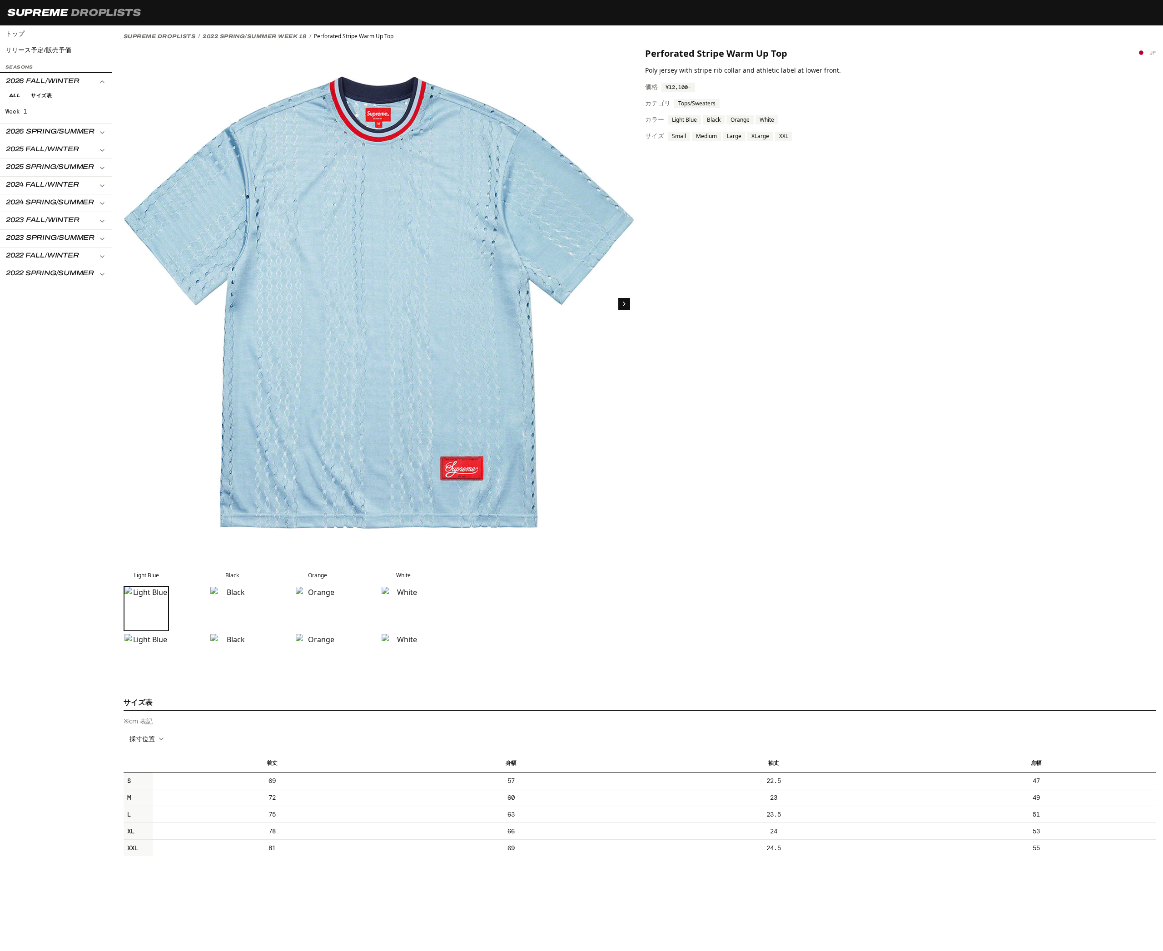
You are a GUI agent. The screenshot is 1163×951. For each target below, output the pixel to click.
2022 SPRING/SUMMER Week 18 (254, 36)
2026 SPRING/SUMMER (50, 131)
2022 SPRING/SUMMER (50, 273)
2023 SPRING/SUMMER (50, 238)
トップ (15, 33)
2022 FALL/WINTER (42, 255)
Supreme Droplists (159, 36)
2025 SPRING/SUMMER (50, 167)
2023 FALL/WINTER (42, 220)
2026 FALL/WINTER (42, 80)
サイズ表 (41, 96)
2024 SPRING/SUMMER (50, 202)
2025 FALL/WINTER (42, 149)
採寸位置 (142, 738)
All (14, 96)
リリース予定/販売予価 (38, 49)
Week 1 (16, 111)
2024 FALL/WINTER (42, 184)
